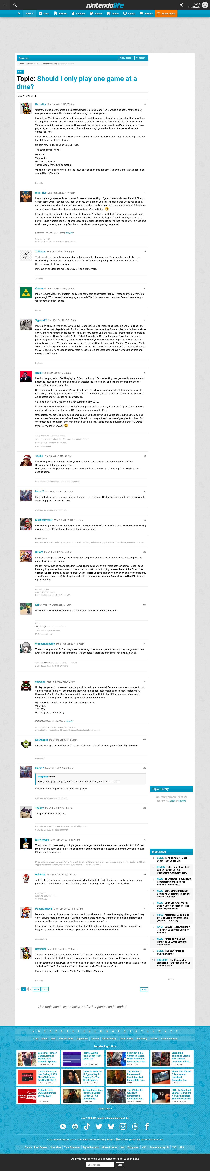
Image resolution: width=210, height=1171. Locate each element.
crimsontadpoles (45, 643)
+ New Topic (125, 58)
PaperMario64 (43, 908)
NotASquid (41, 739)
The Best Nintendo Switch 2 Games (170, 952)
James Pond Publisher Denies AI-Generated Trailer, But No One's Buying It (173, 894)
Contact (95, 1038)
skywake (40, 681)
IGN (122, 1147)
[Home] (19, 13)
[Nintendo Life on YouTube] (75, 1127)
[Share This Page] (182, 5)
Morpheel (43, 776)
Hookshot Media (61, 1139)
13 (145, 682)
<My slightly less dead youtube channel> (51, 627)
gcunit (38, 372)
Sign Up (197, 7)
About (44, 1038)
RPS (182, 1147)
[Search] (15, 5)
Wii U (38, 64)
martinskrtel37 (44, 519)
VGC (144, 1147)
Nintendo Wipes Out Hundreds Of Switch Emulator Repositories (172, 942)
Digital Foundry (91, 1147)
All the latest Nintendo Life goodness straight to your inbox (105, 1158)
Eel (37, 604)
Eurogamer (133, 1147)
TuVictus (40, 251)
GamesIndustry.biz (159, 1147)
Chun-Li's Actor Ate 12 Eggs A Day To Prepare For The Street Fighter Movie (173, 906)
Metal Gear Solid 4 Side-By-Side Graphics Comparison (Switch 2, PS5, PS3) (173, 918)
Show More (104, 1108)
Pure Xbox (55, 1147)
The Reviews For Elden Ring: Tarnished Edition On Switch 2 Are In (173, 963)
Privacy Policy (109, 1038)
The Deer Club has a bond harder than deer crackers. (56, 662)
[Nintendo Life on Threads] (135, 1127)
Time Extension (72, 1147)
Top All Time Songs (56, 727)
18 (145, 874)
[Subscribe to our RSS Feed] (63, 1127)
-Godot (39, 456)
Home (21, 64)
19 (145, 909)
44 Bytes (111, 1139)
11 (145, 605)
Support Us (82, 1038)
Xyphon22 (41, 320)
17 (145, 840)
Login (190, 7)
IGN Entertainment (87, 1139)
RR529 (39, 551)
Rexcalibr (40, 104)
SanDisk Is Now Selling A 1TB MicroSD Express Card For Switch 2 (173, 930)
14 (145, 740)
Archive (154, 1038)
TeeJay (39, 807)
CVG (174, 1147)
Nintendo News (109, 1147)
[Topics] (5, 5)
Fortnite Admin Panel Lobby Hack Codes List (172, 859)
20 (145, 949)
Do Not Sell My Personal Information (146, 1139)
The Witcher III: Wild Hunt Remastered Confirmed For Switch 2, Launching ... (174, 882)
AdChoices (124, 1139)
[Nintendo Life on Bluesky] (111, 1127)
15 (145, 768)
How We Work (66, 1038)
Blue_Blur (40, 192)
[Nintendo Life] (105, 5)
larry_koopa (42, 839)
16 (145, 808)
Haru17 (39, 491)
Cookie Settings (169, 1038)
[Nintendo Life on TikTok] (87, 1127)
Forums (23, 58)
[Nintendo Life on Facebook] (147, 1127)
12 (145, 644)
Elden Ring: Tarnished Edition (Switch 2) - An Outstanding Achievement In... (173, 870)
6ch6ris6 (40, 874)
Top (36, 1038)
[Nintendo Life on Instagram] (123, 1127)
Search (141, 58)
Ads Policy (141, 1038)
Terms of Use (126, 1038)
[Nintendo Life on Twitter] (99, 1127)
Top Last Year (70, 727)
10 (145, 552)
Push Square (40, 1147)
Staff (53, 1038)
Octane (39, 288)
